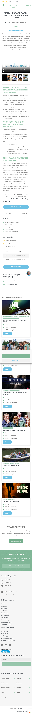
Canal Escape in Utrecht (11, 465)
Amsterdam (12, 199)
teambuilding (16, 318)
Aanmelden (16, 664)
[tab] (8, 678)
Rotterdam (19, 199)
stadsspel (10, 318)
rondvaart (12, 463)
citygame (16, 316)
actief (4, 316)
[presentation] (4, 65)
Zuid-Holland (4, 683)
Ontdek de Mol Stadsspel (11, 501)
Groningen (4, 697)
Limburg (18, 687)
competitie (21, 316)
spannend (26, 316)
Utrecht (3, 692)
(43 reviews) (10, 1)
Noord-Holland (5, 678)
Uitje (9, 22)
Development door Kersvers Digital (24, 711)
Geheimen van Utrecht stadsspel (14, 430)
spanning (5, 318)
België (18, 692)
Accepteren (16, 356)
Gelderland (19, 683)
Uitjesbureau (20, 708)
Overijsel (18, 678)
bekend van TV (10, 316)
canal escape (6, 463)
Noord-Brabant (5, 687)
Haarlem (7, 201)
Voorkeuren (16, 360)
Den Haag (25, 199)
